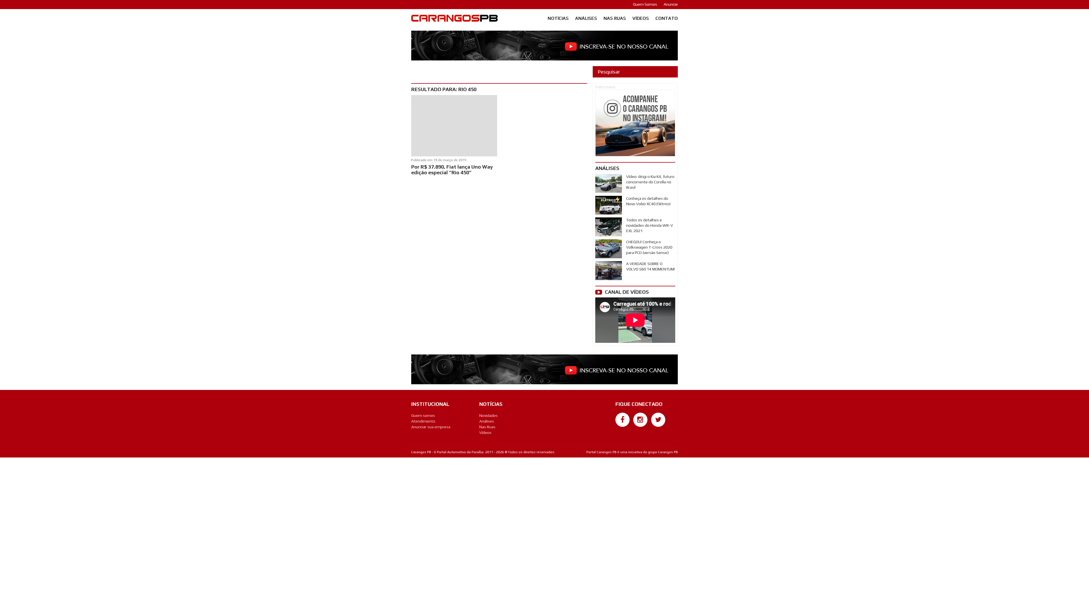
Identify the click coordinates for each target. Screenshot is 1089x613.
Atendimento (423, 421)
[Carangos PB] (454, 19)
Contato (666, 18)
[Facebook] (622, 420)
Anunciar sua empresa (430, 427)
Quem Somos (645, 4)
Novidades (488, 415)
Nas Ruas (614, 18)
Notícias (558, 18)
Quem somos (423, 415)
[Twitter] (658, 420)
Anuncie (671, 4)
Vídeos (640, 18)
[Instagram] (640, 420)
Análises (586, 18)
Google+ (622, 429)
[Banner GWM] (635, 123)
